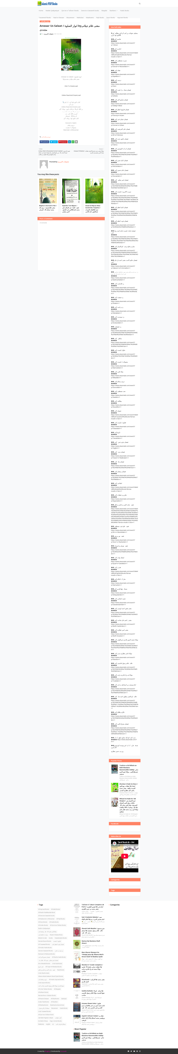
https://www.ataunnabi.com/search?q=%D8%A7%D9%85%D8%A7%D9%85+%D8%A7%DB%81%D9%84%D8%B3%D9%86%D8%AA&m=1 (124, 239)
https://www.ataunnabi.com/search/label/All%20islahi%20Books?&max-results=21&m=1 (124, 488)
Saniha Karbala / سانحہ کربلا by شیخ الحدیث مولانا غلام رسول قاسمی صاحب (93, 993)
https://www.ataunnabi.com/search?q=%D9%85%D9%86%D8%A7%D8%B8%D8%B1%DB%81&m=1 (124, 343)
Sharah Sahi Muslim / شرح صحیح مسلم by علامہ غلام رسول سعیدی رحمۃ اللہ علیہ (93, 930)
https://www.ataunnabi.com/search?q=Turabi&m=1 (123, 679)
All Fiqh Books (60, 919)
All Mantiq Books (43, 1005)
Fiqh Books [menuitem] (100, 17)
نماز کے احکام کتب (43, 935)
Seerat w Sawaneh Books (45, 951)
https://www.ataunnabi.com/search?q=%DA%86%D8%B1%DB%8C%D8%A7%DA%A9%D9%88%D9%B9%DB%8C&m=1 (124, 646)
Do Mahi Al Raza (43, 1021)
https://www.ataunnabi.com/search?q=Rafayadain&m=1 (123, 593)
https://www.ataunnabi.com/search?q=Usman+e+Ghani (123, 123)
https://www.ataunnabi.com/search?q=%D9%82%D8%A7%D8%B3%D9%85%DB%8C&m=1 (124, 668)
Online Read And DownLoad (71, 95)
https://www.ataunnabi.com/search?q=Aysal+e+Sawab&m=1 (123, 561)
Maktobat (41, 1024)
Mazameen (54, 1008)
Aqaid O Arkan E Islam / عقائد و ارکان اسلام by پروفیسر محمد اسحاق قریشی (93, 1018)
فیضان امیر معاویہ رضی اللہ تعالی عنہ (48, 960)
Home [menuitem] (41, 10)
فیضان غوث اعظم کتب (58, 944)
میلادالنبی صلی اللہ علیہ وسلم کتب (47, 931)
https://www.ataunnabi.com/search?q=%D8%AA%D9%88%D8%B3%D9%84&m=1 (124, 551)
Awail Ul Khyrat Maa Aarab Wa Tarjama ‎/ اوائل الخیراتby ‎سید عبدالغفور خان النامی (92, 209)
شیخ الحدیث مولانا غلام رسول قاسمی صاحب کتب (51, 986)
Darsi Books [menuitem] (110, 17)
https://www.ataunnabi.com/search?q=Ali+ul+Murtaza (123, 133)
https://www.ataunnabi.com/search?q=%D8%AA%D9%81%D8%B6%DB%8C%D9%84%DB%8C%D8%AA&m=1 (124, 332)
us (53, 1024)
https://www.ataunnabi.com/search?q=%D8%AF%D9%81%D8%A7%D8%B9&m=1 (124, 355)
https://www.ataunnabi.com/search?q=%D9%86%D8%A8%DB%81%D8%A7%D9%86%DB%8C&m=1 (124, 690)
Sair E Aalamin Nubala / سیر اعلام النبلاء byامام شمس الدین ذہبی (93, 918)
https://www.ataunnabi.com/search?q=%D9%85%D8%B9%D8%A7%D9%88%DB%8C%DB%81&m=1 (124, 185)
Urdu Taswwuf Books (44, 1011)
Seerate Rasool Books (44, 941)
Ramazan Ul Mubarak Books (46, 954)
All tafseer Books (43, 992)
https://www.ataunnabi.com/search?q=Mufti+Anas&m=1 (123, 634)
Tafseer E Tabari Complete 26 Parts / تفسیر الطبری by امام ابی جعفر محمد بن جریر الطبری (93, 907)
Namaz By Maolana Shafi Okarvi (91, 942)
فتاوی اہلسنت (57, 941)
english (48, 1024)
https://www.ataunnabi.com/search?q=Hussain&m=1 (123, 174)
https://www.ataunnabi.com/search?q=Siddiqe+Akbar (123, 104)
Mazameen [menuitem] (70, 17)
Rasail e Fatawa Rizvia (56, 935)
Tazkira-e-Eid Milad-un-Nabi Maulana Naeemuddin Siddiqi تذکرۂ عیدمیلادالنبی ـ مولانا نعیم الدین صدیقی (128, 769)
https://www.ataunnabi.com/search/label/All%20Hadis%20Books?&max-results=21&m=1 (124, 54)
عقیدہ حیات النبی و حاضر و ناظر (46, 970)
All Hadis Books (54, 922)
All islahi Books (55, 909)
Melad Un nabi (42, 938)
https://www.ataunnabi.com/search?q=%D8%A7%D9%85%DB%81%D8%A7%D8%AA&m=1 (124, 153)
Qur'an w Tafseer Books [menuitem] (70, 10)
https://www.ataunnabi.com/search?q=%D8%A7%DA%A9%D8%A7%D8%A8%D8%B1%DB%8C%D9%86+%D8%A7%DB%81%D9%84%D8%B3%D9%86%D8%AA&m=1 (124, 198)
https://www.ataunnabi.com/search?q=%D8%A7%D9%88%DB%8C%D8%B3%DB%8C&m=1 (124, 613)
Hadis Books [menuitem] (124, 10)
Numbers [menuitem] (113, 10)
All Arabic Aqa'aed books (56, 979)
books (51, 938)
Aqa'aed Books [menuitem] (122, 17)
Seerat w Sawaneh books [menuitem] (90, 10)
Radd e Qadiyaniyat (44, 928)
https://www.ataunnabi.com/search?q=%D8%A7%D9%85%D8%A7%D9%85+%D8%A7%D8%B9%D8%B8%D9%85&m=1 (124, 213)
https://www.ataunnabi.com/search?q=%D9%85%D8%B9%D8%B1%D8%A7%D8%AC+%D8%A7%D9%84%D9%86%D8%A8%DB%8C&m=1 (124, 730)
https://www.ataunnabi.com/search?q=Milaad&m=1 (123, 376)
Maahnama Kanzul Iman (57, 1005)
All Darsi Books (42, 922)
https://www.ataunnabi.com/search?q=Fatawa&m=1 (123, 426)
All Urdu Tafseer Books (45, 989)
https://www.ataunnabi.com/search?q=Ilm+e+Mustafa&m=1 (123, 530)
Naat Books (60, 970)
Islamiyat (63, 999)
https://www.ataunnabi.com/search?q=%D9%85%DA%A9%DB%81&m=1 (123, 466)
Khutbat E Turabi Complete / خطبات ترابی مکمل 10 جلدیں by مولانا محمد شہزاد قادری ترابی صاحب (92, 968)
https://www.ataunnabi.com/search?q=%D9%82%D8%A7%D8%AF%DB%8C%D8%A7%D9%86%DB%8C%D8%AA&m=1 (124, 289)
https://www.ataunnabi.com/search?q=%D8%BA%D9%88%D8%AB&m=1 (123, 225)
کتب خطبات (58, 1018)
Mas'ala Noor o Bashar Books (47, 995)
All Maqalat (57, 989)
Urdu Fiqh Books (57, 963)
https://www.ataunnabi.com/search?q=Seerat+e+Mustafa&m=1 (123, 64)
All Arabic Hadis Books (45, 947)
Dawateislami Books (61, 938)
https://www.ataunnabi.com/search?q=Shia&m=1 (123, 301)
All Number (54, 1002)
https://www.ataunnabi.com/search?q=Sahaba (123, 94)
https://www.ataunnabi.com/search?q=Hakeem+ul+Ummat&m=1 (123, 266)
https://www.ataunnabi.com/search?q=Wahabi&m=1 (123, 311)
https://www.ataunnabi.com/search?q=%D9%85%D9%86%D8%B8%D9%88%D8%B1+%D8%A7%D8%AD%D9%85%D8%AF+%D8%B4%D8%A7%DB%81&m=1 (124, 703)
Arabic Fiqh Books (43, 1002)
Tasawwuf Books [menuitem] (45, 17)
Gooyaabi (63, 1051)
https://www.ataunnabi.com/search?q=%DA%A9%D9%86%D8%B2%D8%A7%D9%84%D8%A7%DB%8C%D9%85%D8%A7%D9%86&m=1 (124, 252)
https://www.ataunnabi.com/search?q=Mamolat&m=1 (123, 366)
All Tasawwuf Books (44, 944)
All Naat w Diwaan (43, 999)
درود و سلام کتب (46, 137)
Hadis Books (63, 1008)
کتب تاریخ (40, 967)
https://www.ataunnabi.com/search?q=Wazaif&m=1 (123, 405)
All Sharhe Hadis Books (59, 957)
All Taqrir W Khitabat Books (53, 967)
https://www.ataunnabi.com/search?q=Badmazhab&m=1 (123, 278)
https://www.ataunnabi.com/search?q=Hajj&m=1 (123, 446)
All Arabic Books (43, 925)
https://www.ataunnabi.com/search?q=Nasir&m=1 (123, 657)
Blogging (47, 1051)
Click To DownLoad (71, 86)
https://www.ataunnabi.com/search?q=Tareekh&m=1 (123, 436)
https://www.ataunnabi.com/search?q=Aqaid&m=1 (123, 74)
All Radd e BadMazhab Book (46, 912)
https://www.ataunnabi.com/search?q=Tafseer (123, 43)
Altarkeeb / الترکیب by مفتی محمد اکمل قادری (93, 981)
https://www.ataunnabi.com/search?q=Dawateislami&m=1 (123, 603)
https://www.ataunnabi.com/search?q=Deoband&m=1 (123, 321)
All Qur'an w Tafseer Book (45, 1014)
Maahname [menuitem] (90, 17)
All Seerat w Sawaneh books (46, 916)
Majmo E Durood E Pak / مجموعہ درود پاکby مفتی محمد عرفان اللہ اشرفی (48, 208)
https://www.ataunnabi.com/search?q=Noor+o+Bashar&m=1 (123, 540)
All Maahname (55, 999)
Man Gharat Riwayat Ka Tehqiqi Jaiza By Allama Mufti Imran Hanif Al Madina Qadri (93, 954)
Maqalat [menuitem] (104, 10)
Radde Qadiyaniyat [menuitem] (52, 10)
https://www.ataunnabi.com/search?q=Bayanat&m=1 (123, 499)
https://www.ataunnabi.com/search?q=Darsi (123, 84)
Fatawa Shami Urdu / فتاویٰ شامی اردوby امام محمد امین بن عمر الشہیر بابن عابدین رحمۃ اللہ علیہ (93, 1005)
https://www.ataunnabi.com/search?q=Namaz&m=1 (123, 583)
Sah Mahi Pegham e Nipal (45, 1018)
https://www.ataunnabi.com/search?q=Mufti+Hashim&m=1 (123, 624)
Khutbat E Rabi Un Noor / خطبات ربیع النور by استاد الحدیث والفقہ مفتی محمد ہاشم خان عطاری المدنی (128, 787)
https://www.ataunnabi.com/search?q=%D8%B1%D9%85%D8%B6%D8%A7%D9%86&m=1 (124, 476)
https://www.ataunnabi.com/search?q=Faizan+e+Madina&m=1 (123, 456)
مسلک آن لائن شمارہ (43, 1008)
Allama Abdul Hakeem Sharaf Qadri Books (50, 976)
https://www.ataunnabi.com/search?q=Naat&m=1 (123, 395)
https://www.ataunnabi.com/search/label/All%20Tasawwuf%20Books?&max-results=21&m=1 (124, 416)
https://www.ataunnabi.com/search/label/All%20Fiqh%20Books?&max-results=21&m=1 (124, 572)
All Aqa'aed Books (43, 909)
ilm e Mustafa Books (44, 963)
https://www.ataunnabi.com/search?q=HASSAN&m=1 (123, 164)
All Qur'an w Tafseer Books (58, 925)
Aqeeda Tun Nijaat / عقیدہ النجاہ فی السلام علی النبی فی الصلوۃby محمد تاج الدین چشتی (71, 209)
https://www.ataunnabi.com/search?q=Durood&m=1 (123, 385)
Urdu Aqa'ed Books (44, 983)
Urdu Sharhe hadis (43, 973)
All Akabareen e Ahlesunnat (46, 919)
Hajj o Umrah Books (56, 1021)
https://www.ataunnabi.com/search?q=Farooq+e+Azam (123, 113)
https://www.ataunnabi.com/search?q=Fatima (123, 143)
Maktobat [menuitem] (80, 17)
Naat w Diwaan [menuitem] (58, 17)
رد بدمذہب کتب (59, 951)
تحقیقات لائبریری (48, 34)
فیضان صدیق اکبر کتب (44, 957)
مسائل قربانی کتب (61, 1024)
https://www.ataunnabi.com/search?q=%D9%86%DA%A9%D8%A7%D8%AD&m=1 (124, 717)
